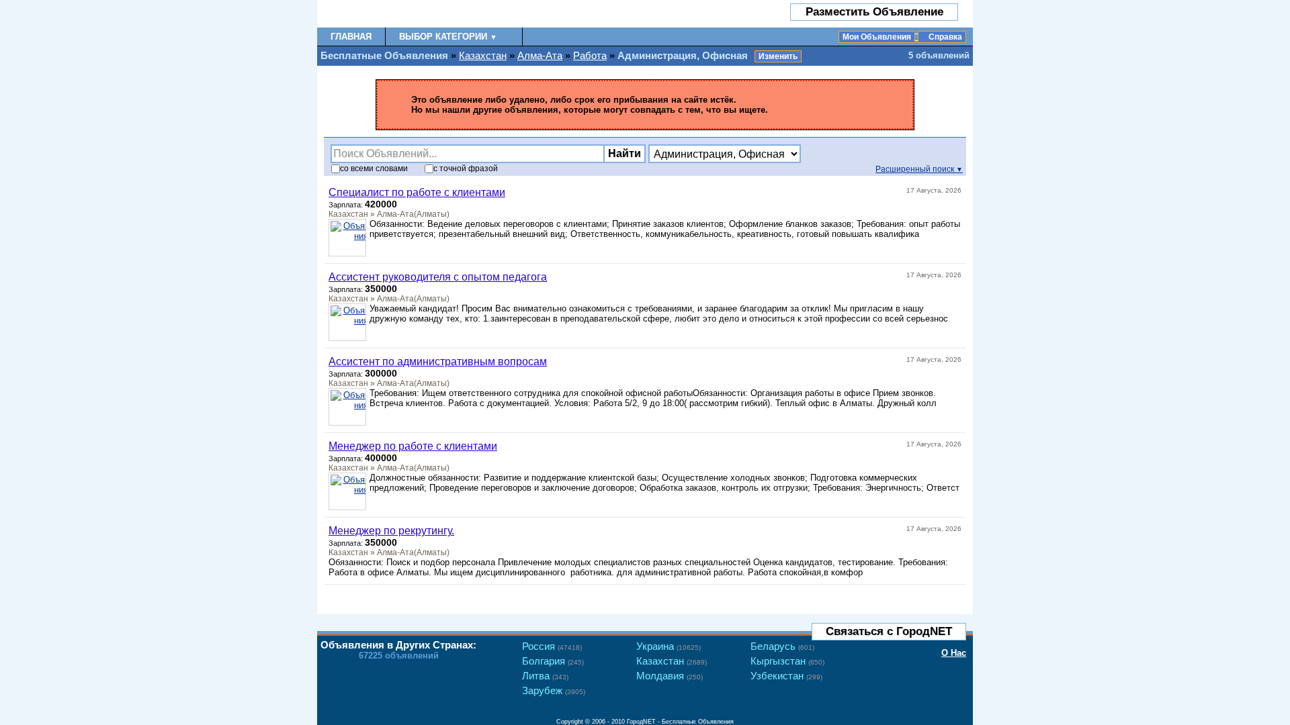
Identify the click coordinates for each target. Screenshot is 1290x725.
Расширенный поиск (919, 169)
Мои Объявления (877, 37)
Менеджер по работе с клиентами (413, 446)
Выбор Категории (448, 37)
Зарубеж (553, 690)
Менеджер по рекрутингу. (391, 530)
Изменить (778, 56)
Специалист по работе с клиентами (417, 192)
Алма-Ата (539, 55)
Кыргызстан (787, 661)
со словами (374, 168)
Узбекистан (786, 675)
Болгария (553, 661)
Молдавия (669, 675)
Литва (545, 675)
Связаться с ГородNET (889, 631)
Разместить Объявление (874, 11)
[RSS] (953, 596)
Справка (945, 37)
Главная (351, 37)
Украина (668, 646)
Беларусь (782, 646)
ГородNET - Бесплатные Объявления (680, 721)
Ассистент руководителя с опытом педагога (438, 277)
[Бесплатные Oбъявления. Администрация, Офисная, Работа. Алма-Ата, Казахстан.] (396, 14)
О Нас (953, 653)
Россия (552, 646)
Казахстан (483, 55)
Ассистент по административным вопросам (438, 361)
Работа (590, 55)
